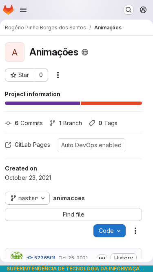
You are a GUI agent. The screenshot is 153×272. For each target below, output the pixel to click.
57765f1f (44, 258)
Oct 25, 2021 (73, 258)
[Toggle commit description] (102, 258)
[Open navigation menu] (23, 9)
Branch (70, 122)
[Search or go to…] (128, 10)
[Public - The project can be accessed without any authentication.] (85, 52)
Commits (29, 122)
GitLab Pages (32, 144)
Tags (108, 122)
